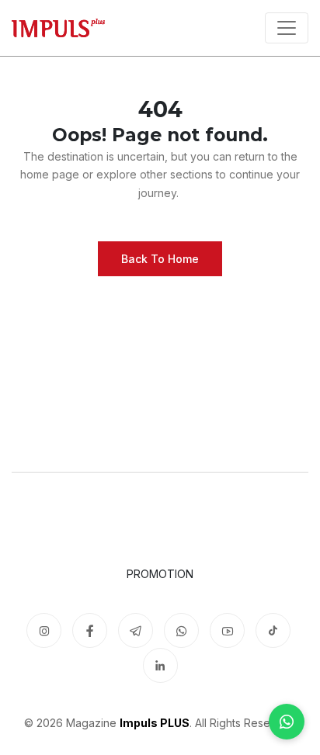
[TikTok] (273, 630)
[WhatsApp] (286, 721)
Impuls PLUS (155, 722)
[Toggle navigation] (286, 27)
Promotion (160, 573)
